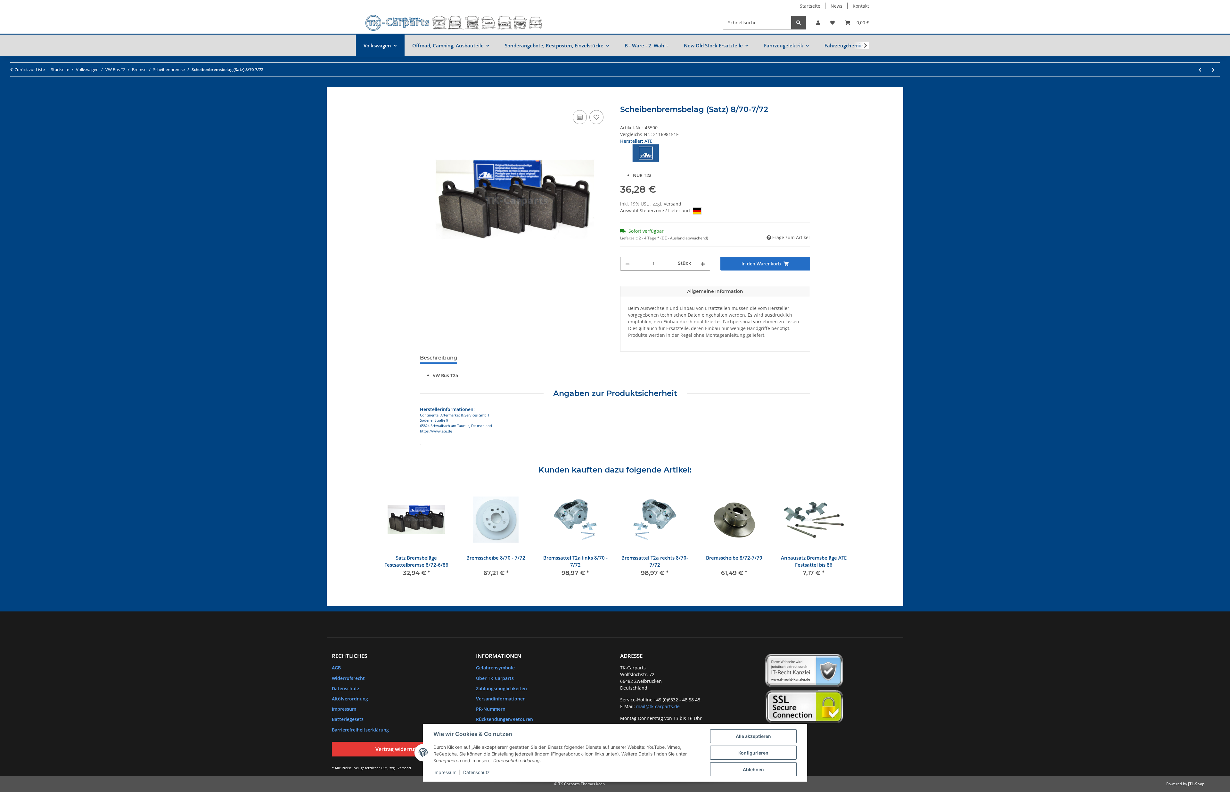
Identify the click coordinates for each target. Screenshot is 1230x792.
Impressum (444, 772)
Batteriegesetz (348, 719)
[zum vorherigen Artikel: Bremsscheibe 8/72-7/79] (1200, 70)
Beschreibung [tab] (438, 358)
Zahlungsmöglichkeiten (501, 688)
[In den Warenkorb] (425, 101)
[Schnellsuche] (798, 22)
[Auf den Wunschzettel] (596, 117)
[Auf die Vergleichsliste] (580, 117)
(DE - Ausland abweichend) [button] (684, 238)
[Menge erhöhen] (703, 263)
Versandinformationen (501, 699)
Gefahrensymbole (495, 668)
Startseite (810, 6)
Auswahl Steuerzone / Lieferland (655, 210)
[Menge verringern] (627, 263)
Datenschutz (476, 772)
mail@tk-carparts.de (658, 706)
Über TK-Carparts (495, 678)
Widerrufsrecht (348, 678)
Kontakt (861, 6)
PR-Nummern (490, 709)
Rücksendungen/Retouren (504, 719)
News (836, 6)
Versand (672, 204)
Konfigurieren (753, 753)
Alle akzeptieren (753, 736)
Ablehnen (753, 769)
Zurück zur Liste (30, 69)
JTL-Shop (1196, 784)
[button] (818, 23)
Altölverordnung (350, 699)
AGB (336, 668)
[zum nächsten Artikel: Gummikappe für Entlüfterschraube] (1213, 70)
